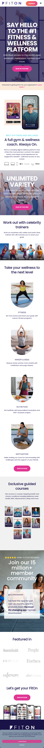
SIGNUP (31, 3)
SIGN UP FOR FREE (22, 69)
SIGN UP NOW (22, 468)
